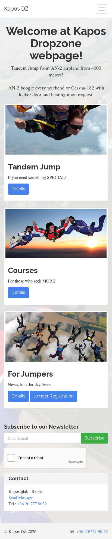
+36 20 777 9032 (32, 503)
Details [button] (18, 188)
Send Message (20, 497)
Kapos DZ (16, 8)
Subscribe (94, 438)
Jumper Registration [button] (53, 396)
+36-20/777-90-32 (92, 531)
